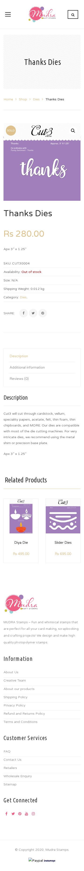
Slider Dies (63, 542)
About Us (11, 672)
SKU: (7, 263)
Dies (36, 99)
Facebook (6, 813)
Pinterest (20, 813)
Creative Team (15, 680)
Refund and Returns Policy (24, 714)
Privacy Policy (14, 705)
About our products (19, 689)
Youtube (26, 813)
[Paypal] (35, 861)
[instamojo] (50, 861)
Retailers (10, 768)
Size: (7, 280)
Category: (11, 297)
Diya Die (21, 542)
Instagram (33, 813)
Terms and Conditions (21, 722)
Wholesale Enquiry (18, 776)
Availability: (12, 272)
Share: (9, 313)
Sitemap (10, 784)
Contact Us (12, 760)
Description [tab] (19, 356)
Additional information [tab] (27, 367)
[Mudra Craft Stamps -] (42, 14)
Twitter (13, 813)
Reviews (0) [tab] (19, 379)
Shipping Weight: (17, 289)
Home (8, 99)
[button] (73, 130)
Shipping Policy (16, 697)
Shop (23, 99)
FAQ (7, 751)
